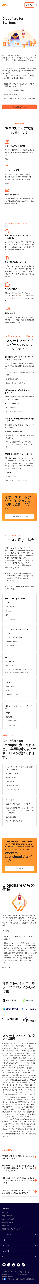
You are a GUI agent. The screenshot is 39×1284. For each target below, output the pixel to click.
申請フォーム (7, 968)
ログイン (29, 5)
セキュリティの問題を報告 (19, 1274)
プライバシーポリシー (27, 1272)
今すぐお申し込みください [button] (19, 107)
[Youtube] (18, 1265)
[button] (19, 38)
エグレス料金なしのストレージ (16, 298)
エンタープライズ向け (9, 1219)
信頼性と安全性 (8, 1276)
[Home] (4, 5)
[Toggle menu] (36, 5)
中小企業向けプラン (8, 1216)
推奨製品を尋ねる (8, 1222)
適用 (25, 672)
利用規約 (6, 1274)
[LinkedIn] (13, 1265)
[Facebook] (4, 1265)
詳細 (6, 159)
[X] (8, 1265)
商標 (32, 1279)
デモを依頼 (5, 1225)
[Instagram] (23, 1265)
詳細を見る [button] (19, 868)
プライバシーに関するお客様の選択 (18, 1279)
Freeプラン (6, 1212)
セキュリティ (20, 295)
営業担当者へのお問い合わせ (11, 1229)
